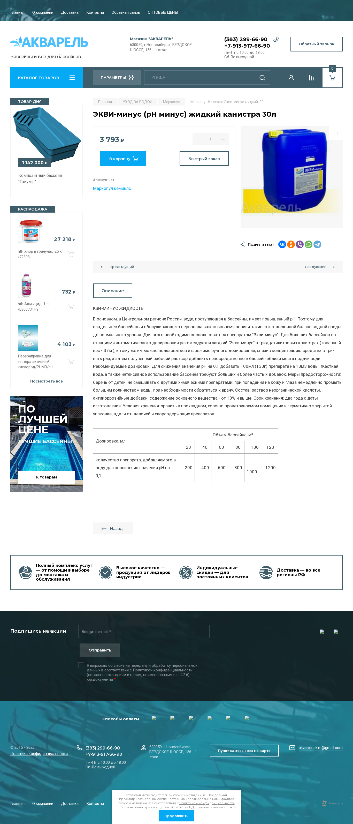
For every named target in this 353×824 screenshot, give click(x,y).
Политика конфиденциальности (39, 753)
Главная (17, 12)
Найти (262, 77)
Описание (113, 290)
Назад (116, 528)
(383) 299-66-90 (245, 39)
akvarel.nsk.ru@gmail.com (321, 747)
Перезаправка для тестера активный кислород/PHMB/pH (35, 361)
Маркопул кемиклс (112, 188)
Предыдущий (121, 267)
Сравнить (336, 133)
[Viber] (300, 244)
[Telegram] (317, 244)
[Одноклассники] (291, 244)
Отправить (100, 650)
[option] (292, 177)
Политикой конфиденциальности (163, 670)
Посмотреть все (46, 381)
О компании (42, 12)
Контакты (95, 12)
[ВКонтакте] (282, 244)
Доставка (70, 12)
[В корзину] (70, 254)
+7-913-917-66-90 (247, 46)
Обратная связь (126, 12)
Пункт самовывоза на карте (244, 750)
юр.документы (100, 679)
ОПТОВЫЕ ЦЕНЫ (163, 12)
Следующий (315, 267)
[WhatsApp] (308, 244)
